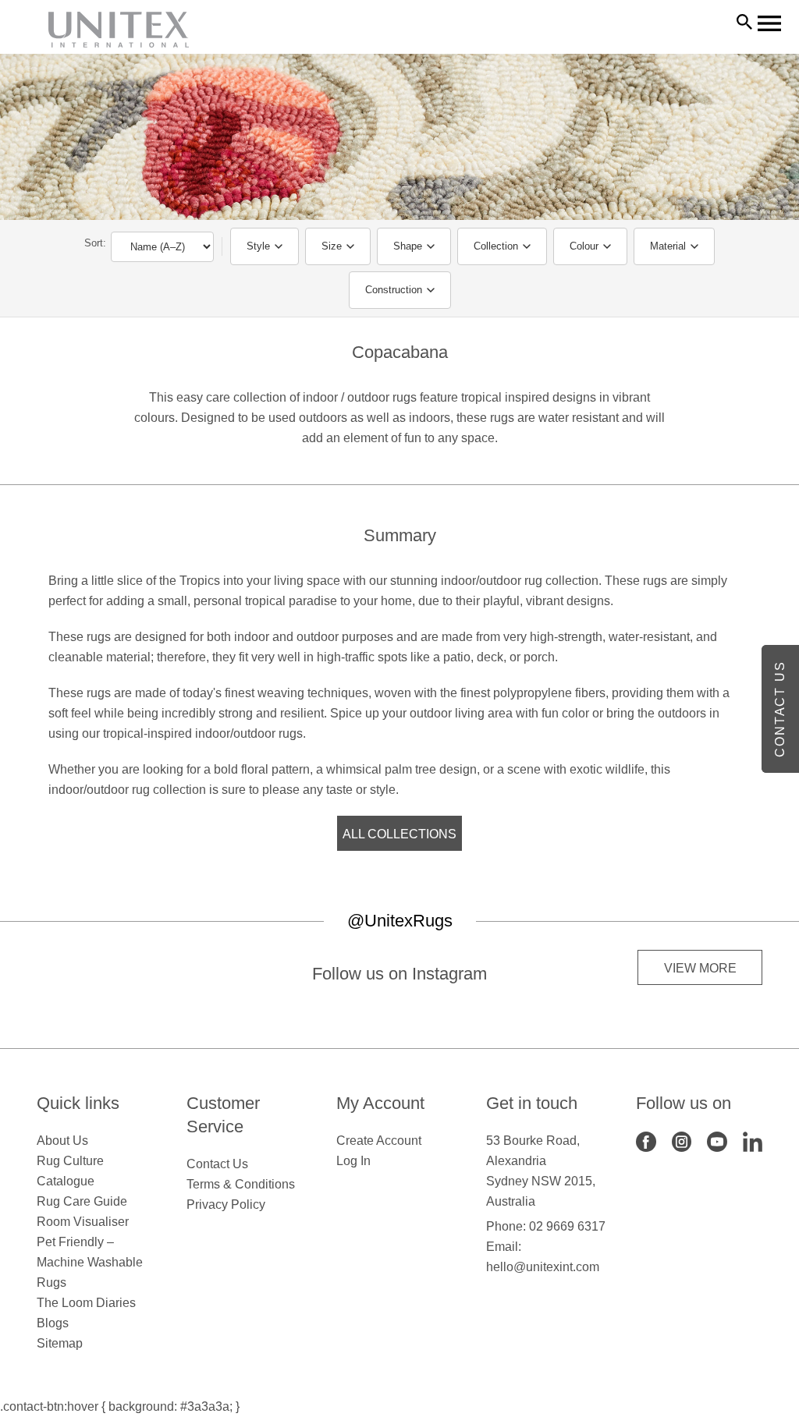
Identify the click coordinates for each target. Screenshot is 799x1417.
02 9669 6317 (567, 1226)
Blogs (53, 1323)
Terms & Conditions (240, 1184)
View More (700, 968)
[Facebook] (646, 1140)
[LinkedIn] (753, 1140)
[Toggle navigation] (769, 23)
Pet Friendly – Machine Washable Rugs (90, 1262)
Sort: (95, 243)
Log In (353, 1160)
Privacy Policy (225, 1204)
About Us (62, 1140)
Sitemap (60, 1343)
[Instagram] (682, 1140)
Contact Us (217, 1164)
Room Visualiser (83, 1221)
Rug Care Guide (82, 1201)
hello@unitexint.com (542, 1267)
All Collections (399, 834)
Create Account (378, 1140)
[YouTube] (717, 1140)
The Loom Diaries (86, 1302)
